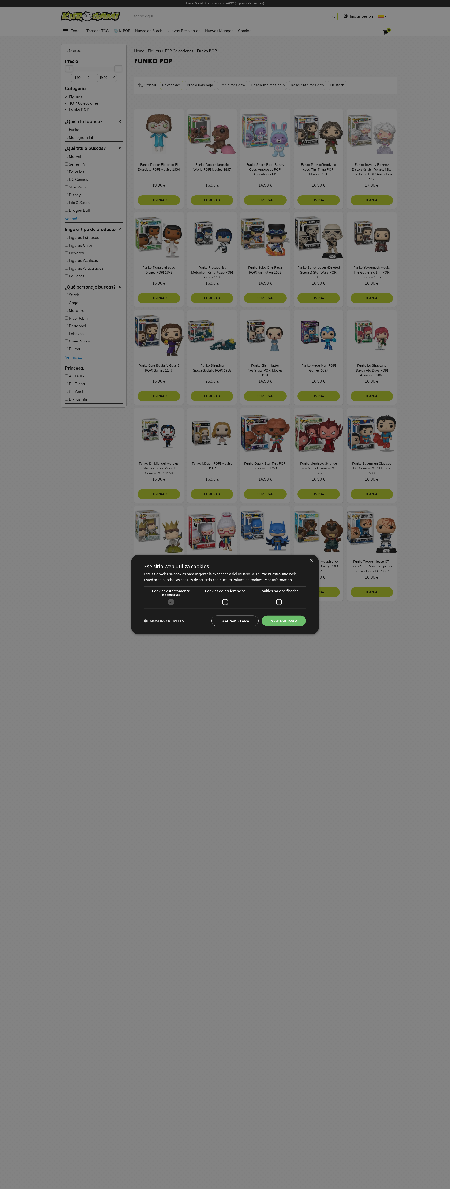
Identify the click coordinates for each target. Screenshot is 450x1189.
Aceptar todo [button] (284, 620)
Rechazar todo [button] (235, 620)
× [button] (311, 560)
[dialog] (225, 594)
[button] (164, 621)
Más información (278, 579)
